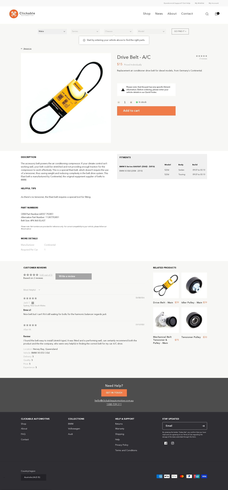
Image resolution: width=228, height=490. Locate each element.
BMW (71, 424)
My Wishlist (199, 3)
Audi (70, 434)
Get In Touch (114, 393)
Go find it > (180, 31)
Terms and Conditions (126, 450)
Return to (27, 49)
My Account (214, 3)
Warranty (119, 429)
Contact (187, 13)
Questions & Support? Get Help (177, 3)
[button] (207, 14)
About (172, 13)
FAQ (23, 434)
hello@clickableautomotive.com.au (114, 401)
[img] (30, 298)
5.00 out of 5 (46, 275)
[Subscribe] (203, 426)
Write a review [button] (67, 276)
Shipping (119, 434)
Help (117, 440)
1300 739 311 (114, 404)
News (159, 13)
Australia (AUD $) (32, 477)
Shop (147, 13)
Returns (119, 424)
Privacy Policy (121, 445)
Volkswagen (74, 429)
